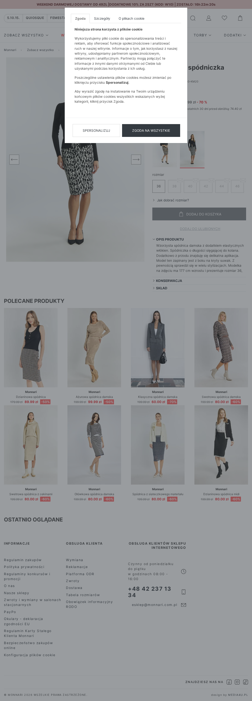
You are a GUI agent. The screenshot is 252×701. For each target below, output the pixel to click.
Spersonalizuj (96, 130)
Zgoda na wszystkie (151, 130)
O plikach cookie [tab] (131, 18)
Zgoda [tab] (80, 18)
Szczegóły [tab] (102, 18)
